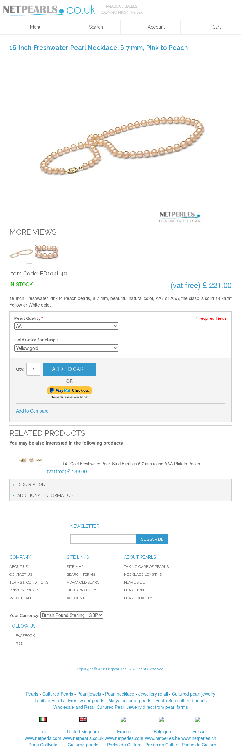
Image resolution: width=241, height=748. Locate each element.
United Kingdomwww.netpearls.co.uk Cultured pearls (83, 738)
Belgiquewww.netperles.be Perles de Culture (162, 738)
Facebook (25, 635)
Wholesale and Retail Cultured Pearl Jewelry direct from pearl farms (120, 707)
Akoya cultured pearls (129, 700)
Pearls (32, 694)
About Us (18, 566)
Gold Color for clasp (35, 340)
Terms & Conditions (28, 582)
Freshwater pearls (86, 700)
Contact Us (20, 574)
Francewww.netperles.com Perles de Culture (124, 738)
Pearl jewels (89, 694)
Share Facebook (62, 411)
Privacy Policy (23, 590)
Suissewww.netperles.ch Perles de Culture (198, 738)
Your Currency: (24, 615)
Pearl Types (135, 590)
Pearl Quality (27, 318)
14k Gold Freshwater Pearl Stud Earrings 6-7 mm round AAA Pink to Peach (131, 464)
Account (76, 598)
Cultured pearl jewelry (193, 694)
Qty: (20, 369)
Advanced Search (84, 582)
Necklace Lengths (143, 574)
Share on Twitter (74, 411)
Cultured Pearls (57, 694)
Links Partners (82, 590)
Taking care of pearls (146, 566)
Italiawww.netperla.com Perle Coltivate (43, 738)
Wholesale (20, 598)
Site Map (75, 566)
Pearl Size (134, 582)
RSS (19, 643)
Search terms (81, 574)
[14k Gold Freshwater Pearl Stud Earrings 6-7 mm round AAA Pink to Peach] (30, 460)
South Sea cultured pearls (181, 700)
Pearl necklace (119, 694)
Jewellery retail (153, 694)
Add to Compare (32, 411)
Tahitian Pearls (49, 700)
